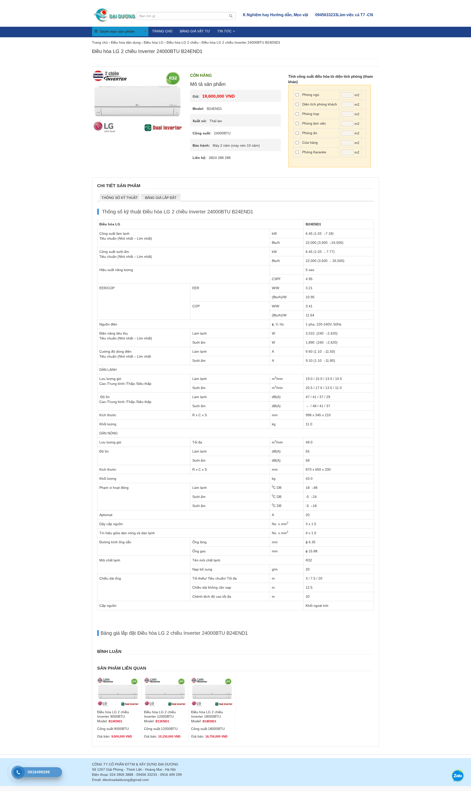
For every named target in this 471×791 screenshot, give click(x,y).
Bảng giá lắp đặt (161, 198)
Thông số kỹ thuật (120, 198)
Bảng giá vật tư (195, 31)
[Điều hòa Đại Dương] (115, 15)
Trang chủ (162, 31)
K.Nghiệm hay (275, 15)
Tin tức (224, 31)
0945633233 (344, 15)
